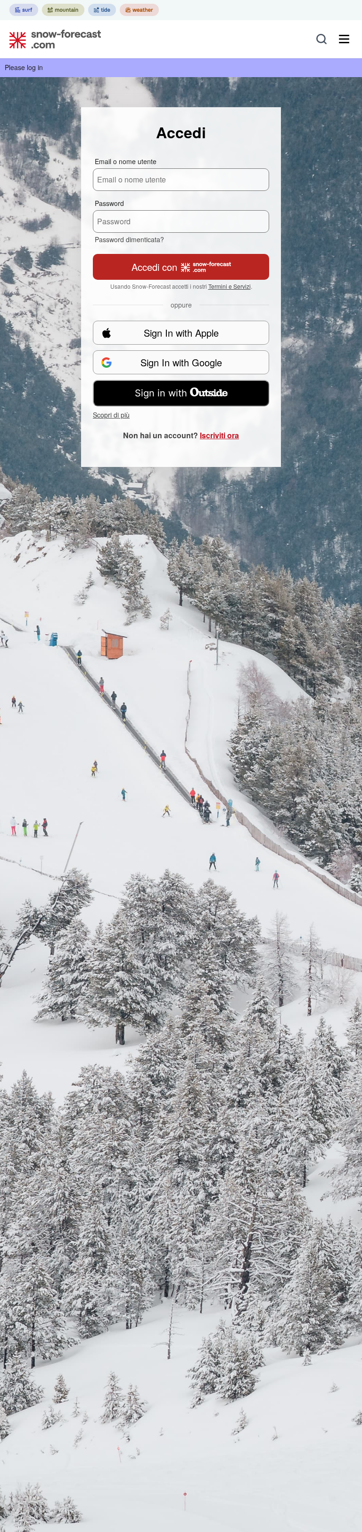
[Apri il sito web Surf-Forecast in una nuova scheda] (23, 10)
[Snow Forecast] (52, 39)
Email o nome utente (125, 161)
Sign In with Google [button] (181, 362)
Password (109, 203)
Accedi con (154, 267)
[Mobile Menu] (344, 39)
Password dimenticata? (129, 239)
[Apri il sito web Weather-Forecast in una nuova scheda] (139, 10)
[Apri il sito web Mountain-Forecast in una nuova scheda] (63, 10)
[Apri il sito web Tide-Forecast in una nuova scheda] (102, 10)
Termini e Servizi (229, 286)
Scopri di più (111, 414)
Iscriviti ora (219, 435)
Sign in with (161, 393)
